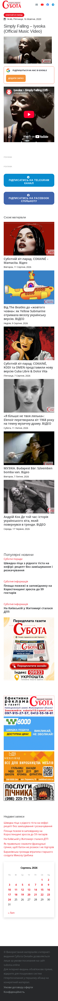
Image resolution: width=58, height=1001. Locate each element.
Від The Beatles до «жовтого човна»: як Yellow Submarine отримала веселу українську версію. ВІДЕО (25, 313)
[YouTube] (42, 4)
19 (22, 894)
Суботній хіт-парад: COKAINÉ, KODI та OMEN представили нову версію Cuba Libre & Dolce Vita (28, 367)
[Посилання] (11, 5)
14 (35, 889)
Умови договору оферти (18, 987)
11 (16, 889)
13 (29, 889)
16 (48, 889)
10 (9, 889)
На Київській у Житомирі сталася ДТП (28, 610)
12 (22, 889)
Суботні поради (13, 559)
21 (35, 894)
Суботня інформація (16, 581)
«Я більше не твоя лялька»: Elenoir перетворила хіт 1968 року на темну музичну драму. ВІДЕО (29, 420)
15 (42, 889)
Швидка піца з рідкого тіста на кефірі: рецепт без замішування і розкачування (28, 566)
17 (9, 894)
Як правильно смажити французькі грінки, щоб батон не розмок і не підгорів (29, 845)
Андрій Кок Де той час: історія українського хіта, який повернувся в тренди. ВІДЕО (26, 521)
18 (16, 894)
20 (29, 894)
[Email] (36, 4)
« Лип (11, 912)
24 (9, 899)
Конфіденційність (14, 992)
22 (42, 894)
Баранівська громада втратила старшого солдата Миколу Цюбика (28, 853)
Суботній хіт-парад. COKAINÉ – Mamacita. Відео (26, 261)
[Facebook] (47, 4)
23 (48, 894)
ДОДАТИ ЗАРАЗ (16, 78)
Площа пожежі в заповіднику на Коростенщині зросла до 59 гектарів (28, 589)
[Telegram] (53, 4)
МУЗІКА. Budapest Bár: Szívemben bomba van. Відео (28, 470)
